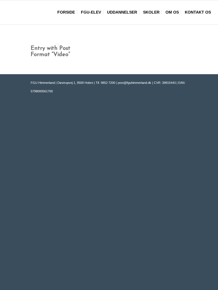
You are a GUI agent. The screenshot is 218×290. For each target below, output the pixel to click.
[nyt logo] (46, 12)
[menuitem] (66, 12)
